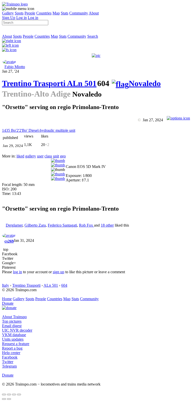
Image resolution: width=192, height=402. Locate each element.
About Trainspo (14, 317)
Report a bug (12, 348)
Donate (8, 303)
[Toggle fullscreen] (14, 394)
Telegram (9, 366)
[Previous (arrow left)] (4, 399)
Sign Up (8, 17)
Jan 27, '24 (10, 71)
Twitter (7, 362)
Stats (64, 13)
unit (56, 156)
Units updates (13, 339)
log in (17, 272)
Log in (21, 17)
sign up (58, 272)
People (29, 13)
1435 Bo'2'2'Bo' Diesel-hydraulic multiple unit (38, 130)
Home (7, 299)
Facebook (10, 357)
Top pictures (12, 321)
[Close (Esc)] (4, 394)
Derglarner (14, 225)
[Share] (9, 394)
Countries (44, 13)
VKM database (14, 335)
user (40, 156)
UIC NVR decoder (17, 330)
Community (78, 13)
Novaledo (145, 83)
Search (92, 36)
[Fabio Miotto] (9, 62)
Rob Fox (86, 225)
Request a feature (15, 344)
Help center (11, 353)
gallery (30, 156)
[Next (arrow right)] (9, 399)
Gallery (8, 13)
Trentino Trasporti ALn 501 (49, 83)
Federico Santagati (62, 225)
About (94, 13)
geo (63, 156)
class (48, 156)
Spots (19, 13)
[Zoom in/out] (19, 394)
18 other (107, 225)
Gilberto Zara (35, 225)
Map (56, 13)
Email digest (12, 326)
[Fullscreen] (9, 50)
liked (20, 156)
